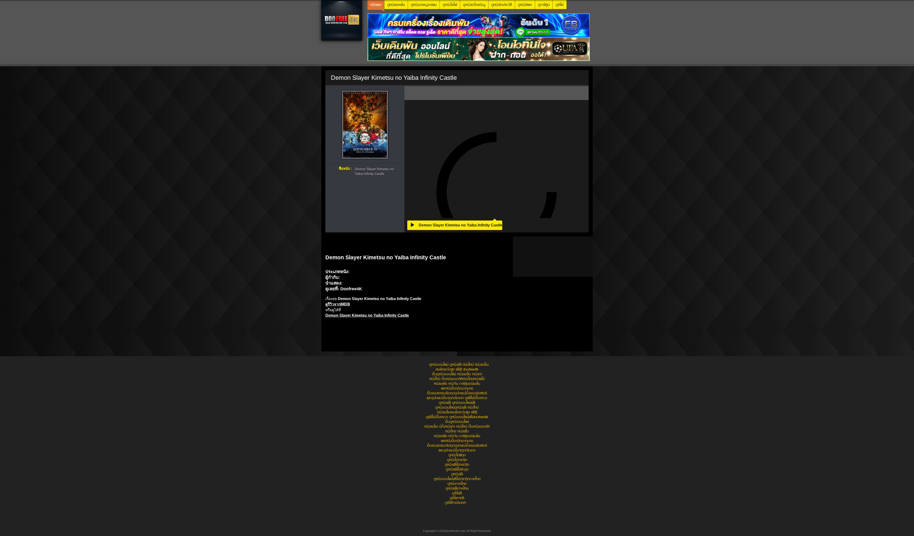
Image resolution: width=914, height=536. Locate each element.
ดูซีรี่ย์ (560, 5)
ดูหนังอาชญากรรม (424, 5)
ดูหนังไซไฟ (450, 5)
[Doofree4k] (341, 20)
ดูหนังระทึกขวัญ (474, 5)
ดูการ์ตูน (544, 5)
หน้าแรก (375, 5)
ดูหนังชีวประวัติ (501, 5)
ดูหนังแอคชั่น (396, 5)
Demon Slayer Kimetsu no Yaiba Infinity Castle (460, 225)
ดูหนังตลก (525, 5)
